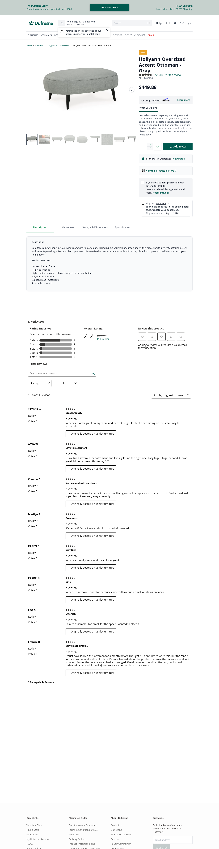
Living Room (51, 45)
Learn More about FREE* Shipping (174, 9)
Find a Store (32, 829)
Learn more (183, 99)
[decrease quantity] (149, 148)
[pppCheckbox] (142, 182)
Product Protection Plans (82, 843)
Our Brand (116, 829)
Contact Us (116, 825)
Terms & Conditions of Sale (83, 829)
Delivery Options (77, 839)
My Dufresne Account (38, 839)
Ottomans (64, 45)
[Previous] (31, 89)
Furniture (39, 45)
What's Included (160, 192)
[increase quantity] (149, 145)
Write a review (173, 75)
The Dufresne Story (121, 834)
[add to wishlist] (157, 146)
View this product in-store (159, 170)
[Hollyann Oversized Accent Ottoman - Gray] (81, 89)
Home (29, 45)
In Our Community (121, 843)
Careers (115, 839)
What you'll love (148, 107)
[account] (175, 23)
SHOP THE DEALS (109, 7)
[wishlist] (182, 23)
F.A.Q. (29, 843)
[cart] (189, 23)
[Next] (131, 89)
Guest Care (32, 834)
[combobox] (132, 23)
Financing (74, 834)
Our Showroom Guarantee (83, 825)
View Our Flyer (34, 825)
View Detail (179, 158)
